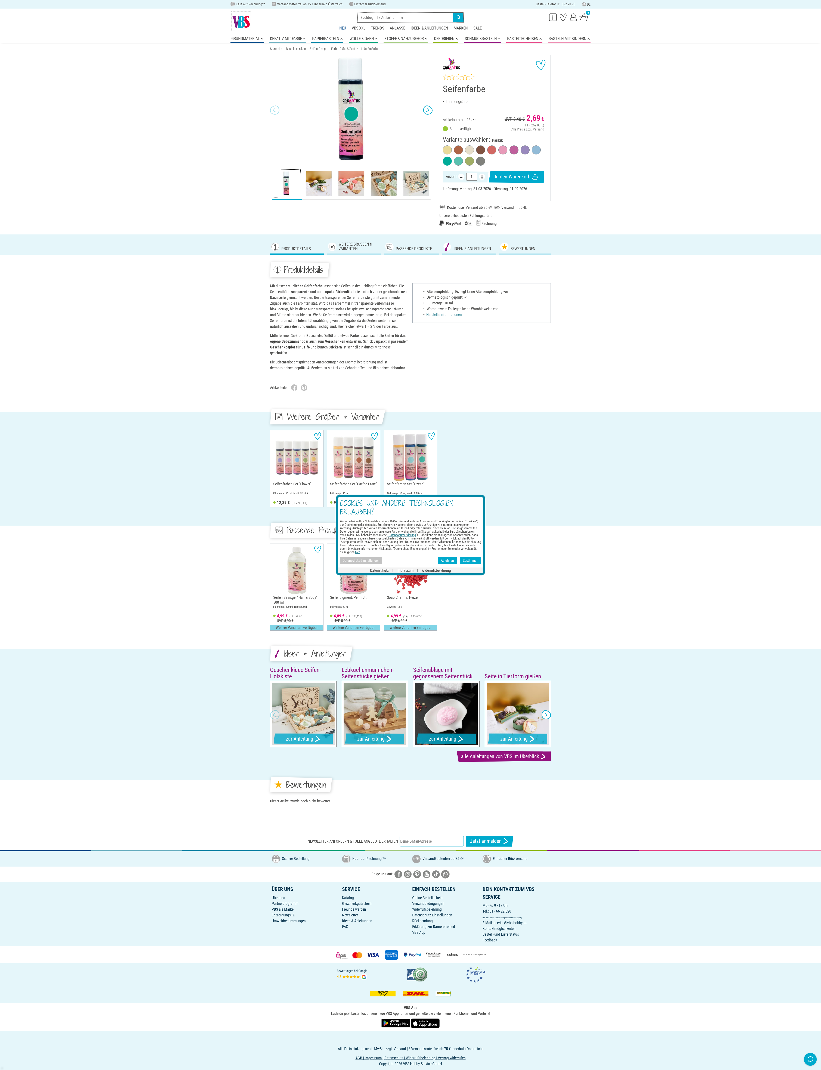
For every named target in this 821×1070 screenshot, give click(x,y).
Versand (538, 129)
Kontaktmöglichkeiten (499, 928)
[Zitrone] (447, 149)
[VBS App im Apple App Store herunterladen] (425, 1023)
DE (589, 4)
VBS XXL (358, 28)
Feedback (490, 940)
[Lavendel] (525, 149)
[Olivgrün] (469, 161)
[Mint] (458, 161)
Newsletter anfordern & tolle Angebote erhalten (353, 841)
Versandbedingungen (428, 903)
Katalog (348, 897)
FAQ (345, 926)
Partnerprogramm (285, 903)
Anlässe (397, 28)
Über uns (278, 897)
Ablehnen (447, 561)
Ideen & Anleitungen (429, 28)
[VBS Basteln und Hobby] (241, 21)
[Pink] (502, 149)
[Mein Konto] (573, 17)
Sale (477, 28)
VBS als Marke (283, 909)
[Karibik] (447, 161)
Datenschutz (379, 570)
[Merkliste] (563, 17)
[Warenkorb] (584, 17)
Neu (342, 28)
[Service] (553, 17)
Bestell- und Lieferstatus (501, 934)
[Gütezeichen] (417, 974)
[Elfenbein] (469, 149)
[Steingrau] (480, 161)
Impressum (405, 570)
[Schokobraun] (480, 149)
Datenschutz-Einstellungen (432, 915)
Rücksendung (422, 921)
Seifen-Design (318, 49)
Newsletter (350, 915)
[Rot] (491, 149)
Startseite (276, 49)
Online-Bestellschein (427, 897)
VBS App (418, 932)
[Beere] (513, 149)
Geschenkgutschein (357, 903)
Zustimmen (470, 561)
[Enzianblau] (536, 149)
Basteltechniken (296, 49)
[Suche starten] (458, 17)
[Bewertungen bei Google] (352, 974)
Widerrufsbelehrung (427, 909)
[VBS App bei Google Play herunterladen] (396, 1023)
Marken (461, 28)
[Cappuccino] (458, 149)
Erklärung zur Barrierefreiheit (433, 926)
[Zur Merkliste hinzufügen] (540, 65)
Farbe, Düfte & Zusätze (345, 49)
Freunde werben (354, 909)
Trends (377, 28)
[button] (274, 110)
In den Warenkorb (512, 177)
